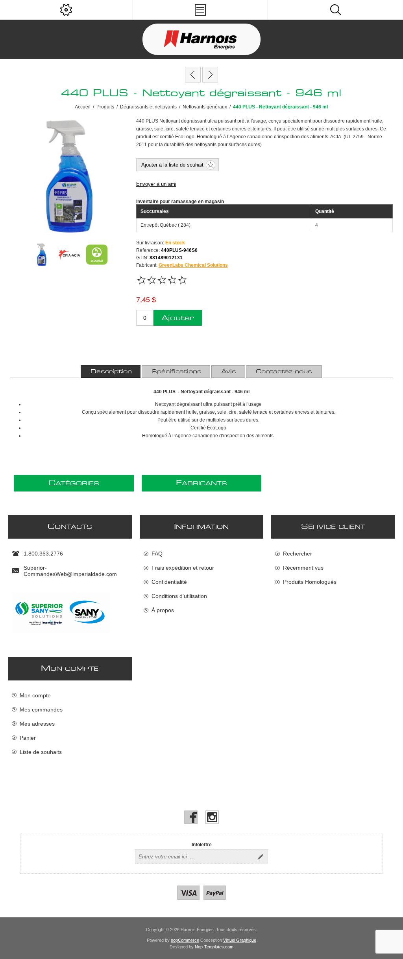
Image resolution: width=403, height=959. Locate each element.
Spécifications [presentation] (177, 371)
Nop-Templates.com (214, 946)
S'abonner (260, 857)
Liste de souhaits (41, 752)
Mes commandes (41, 709)
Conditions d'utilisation (179, 596)
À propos (163, 610)
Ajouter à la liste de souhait (172, 165)
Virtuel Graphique (239, 940)
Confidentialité (169, 582)
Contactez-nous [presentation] (284, 371)
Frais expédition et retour (183, 568)
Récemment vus (303, 568)
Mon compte (35, 695)
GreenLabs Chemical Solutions (193, 265)
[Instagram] (212, 817)
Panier (28, 738)
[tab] (111, 371)
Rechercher (297, 553)
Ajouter (177, 318)
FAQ (157, 553)
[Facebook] (191, 817)
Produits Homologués (309, 582)
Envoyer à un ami (156, 184)
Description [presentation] (111, 371)
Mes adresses (37, 724)
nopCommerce (185, 940)
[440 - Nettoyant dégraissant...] (193, 75)
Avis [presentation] (228, 371)
